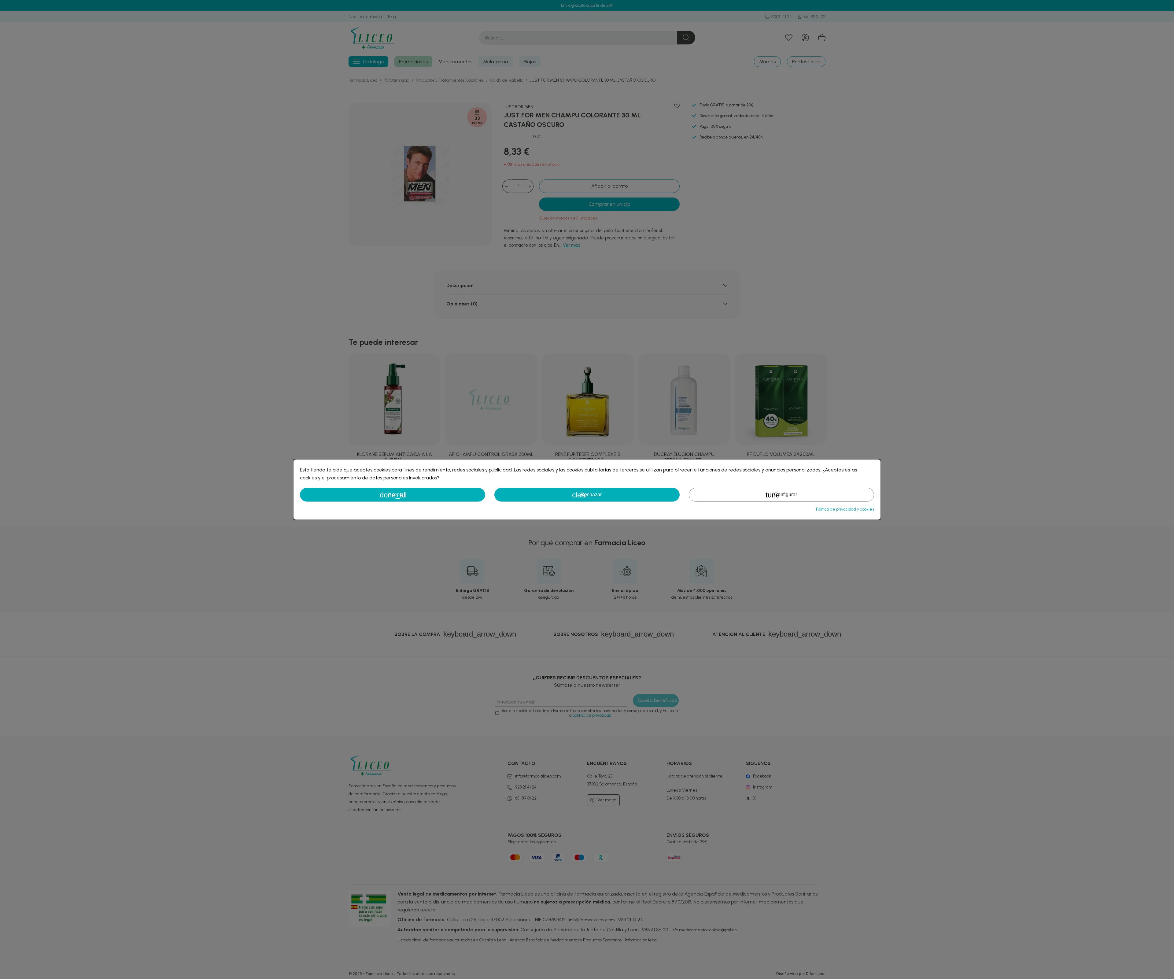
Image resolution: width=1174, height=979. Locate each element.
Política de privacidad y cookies (845, 509)
